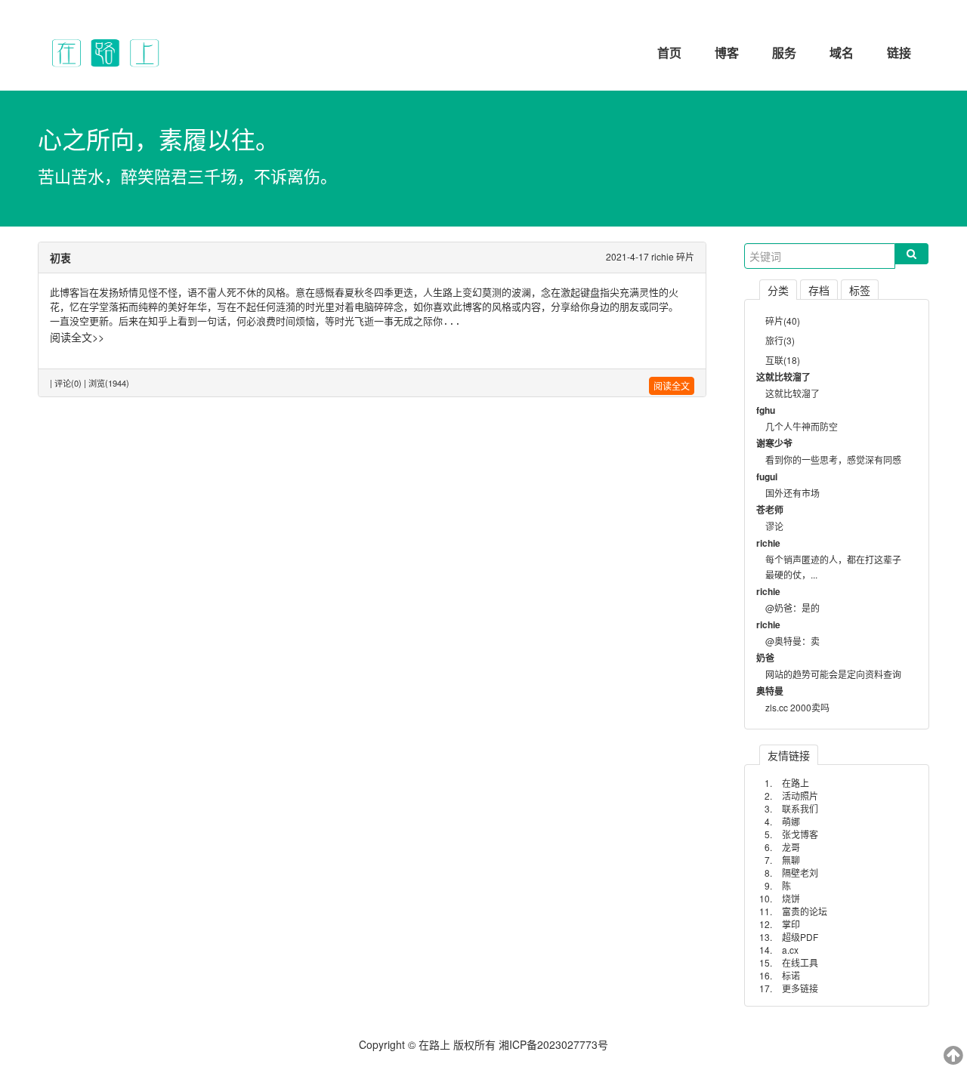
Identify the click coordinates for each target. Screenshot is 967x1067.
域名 (842, 52)
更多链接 (800, 988)
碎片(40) (782, 320)
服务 (784, 52)
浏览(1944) (108, 383)
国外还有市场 (792, 492)
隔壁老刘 (800, 872)
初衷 (60, 257)
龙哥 (791, 846)
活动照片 (800, 795)
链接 (899, 52)
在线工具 (800, 962)
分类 (778, 290)
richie (662, 256)
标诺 (791, 975)
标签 (859, 290)
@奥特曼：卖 (792, 640)
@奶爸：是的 (792, 607)
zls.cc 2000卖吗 (797, 707)
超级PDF (800, 936)
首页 (669, 52)
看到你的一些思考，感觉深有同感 (833, 459)
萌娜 (791, 821)
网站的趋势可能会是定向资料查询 (833, 674)
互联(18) (782, 359)
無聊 (791, 859)
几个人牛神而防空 (801, 426)
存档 (819, 290)
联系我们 (800, 808)
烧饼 (791, 898)
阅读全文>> (77, 336)
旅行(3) (780, 340)
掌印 (791, 923)
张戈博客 (800, 834)
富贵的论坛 (804, 911)
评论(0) (68, 383)
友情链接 (789, 755)
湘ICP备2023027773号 (553, 1044)
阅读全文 (671, 385)
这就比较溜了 (792, 393)
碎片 (685, 256)
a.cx (790, 949)
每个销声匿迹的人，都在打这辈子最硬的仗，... (833, 567)
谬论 (774, 526)
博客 (727, 52)
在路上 (795, 782)
